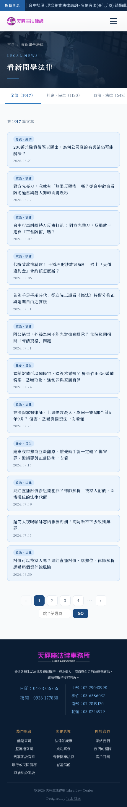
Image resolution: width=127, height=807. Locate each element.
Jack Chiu (73, 798)
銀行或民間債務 (24, 764)
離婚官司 (24, 740)
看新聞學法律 (63, 756)
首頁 (11, 44)
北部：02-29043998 (89, 687)
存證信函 (63, 764)
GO (81, 613)
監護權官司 (24, 748)
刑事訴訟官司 (24, 756)
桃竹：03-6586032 (88, 695)
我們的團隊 (103, 748)
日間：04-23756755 (39, 688)
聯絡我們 (103, 740)
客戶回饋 (103, 756)
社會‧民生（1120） (64, 95)
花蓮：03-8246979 (88, 711)
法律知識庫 (63, 740)
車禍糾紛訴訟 (24, 772)
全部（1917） (23, 95)
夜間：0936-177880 (39, 697)
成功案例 (63, 748)
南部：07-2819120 (87, 703)
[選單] (113, 21)
